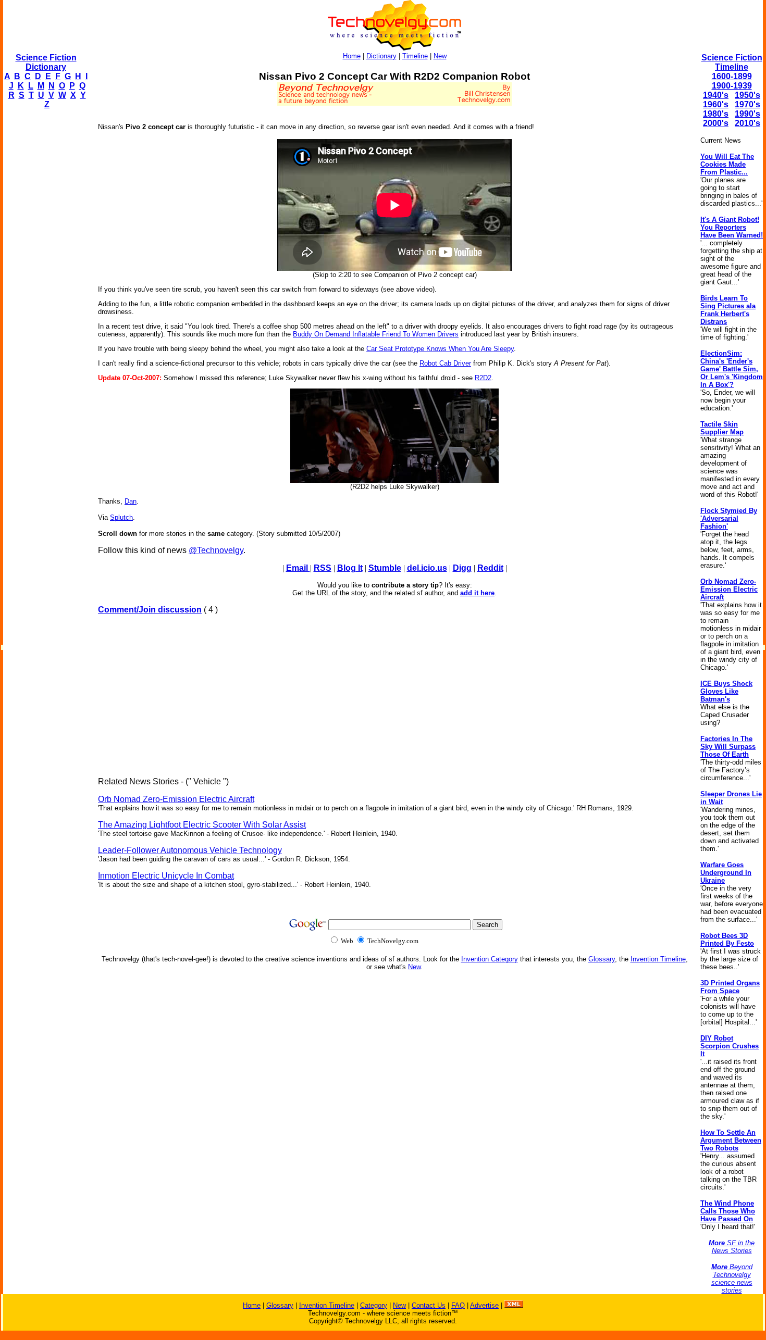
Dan (131, 501)
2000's (715, 123)
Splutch (121, 517)
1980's (715, 113)
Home (352, 56)
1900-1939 (732, 85)
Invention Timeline (658, 959)
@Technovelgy (216, 550)
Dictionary (381, 56)
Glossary (601, 959)
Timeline (415, 56)
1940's (715, 95)
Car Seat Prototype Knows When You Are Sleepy (440, 349)
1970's (747, 104)
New (440, 56)
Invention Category (489, 959)
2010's (747, 123)
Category (373, 1305)
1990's (747, 113)
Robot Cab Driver (445, 363)
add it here (477, 593)
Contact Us (429, 1305)
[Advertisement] (45, 274)
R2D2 (483, 378)
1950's (747, 95)
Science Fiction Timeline (731, 62)
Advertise (484, 1305)
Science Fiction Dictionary (46, 62)
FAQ (458, 1305)
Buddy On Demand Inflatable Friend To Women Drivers (376, 334)
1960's (715, 104)
